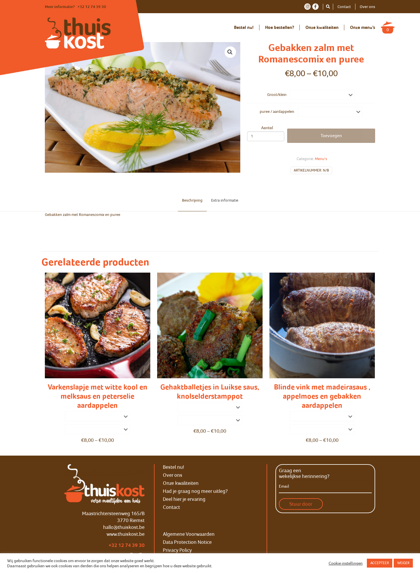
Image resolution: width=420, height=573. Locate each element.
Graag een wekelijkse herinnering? (304, 473)
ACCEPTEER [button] (379, 563)
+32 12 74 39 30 (91, 7)
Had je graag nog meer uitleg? (195, 491)
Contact (344, 7)
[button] (230, 52)
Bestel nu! (173, 467)
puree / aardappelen (277, 111)
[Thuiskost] (78, 33)
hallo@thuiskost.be (124, 527)
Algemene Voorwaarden (189, 534)
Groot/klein (277, 94)
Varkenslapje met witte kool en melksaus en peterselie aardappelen (97, 396)
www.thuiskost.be (126, 534)
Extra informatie (224, 200)
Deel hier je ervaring (184, 499)
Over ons (367, 7)
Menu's (321, 159)
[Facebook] (315, 6)
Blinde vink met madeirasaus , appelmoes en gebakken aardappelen (322, 396)
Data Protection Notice (187, 542)
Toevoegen (331, 135)
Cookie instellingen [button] (346, 563)
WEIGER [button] (403, 563)
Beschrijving (192, 200)
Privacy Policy (177, 550)
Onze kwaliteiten (181, 483)
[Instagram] (307, 6)
